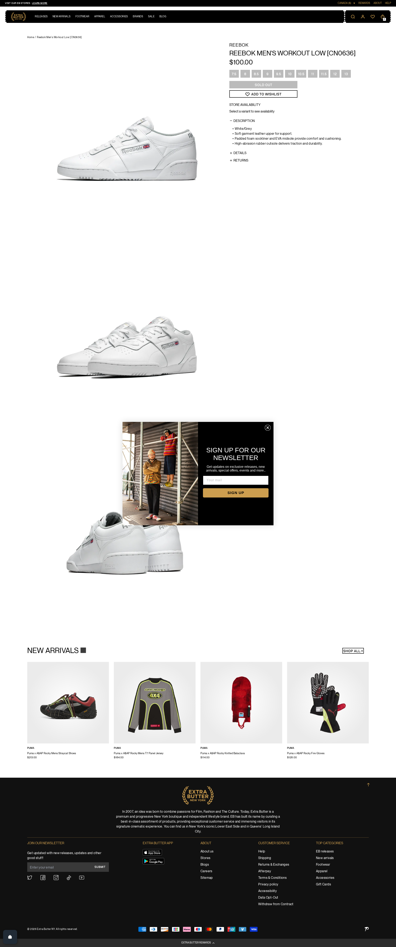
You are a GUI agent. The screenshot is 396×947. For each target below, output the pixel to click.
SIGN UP (235, 493)
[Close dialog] (267, 427)
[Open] (10, 937)
